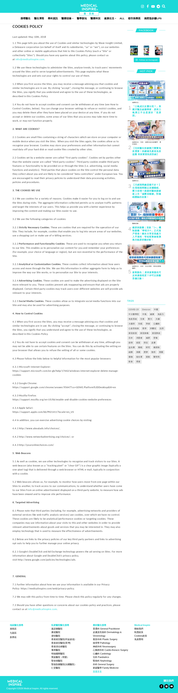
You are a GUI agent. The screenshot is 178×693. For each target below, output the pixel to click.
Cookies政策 (140, 636)
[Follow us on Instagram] (166, 686)
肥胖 (146, 352)
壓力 (150, 319)
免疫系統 (133, 319)
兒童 (142, 319)
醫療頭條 (66, 18)
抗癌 (162, 328)
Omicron (146, 309)
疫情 (131, 342)
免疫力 (161, 314)
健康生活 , (135, 102)
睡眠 (140, 347)
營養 (156, 338)
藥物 (131, 357)
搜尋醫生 (26, 18)
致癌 (153, 352)
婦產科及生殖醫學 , (152, 142)
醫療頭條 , (135, 223)
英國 (161, 352)
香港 (138, 361)
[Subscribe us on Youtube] (171, 686)
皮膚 (153, 342)
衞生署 (139, 357)
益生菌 (132, 347)
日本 (131, 338)
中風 (144, 314)
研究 (148, 347)
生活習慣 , (149, 266)
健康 (152, 314)
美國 (138, 352)
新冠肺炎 (156, 333)
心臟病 (157, 324)
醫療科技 (96, 18)
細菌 (131, 352)
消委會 (139, 338)
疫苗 (138, 342)
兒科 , (142, 142)
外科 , (142, 266)
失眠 (140, 324)
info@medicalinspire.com (30, 59)
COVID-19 (134, 309)
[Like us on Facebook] (161, 686)
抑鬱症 (153, 328)
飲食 (131, 361)
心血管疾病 (134, 328)
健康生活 (109, 18)
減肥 (148, 338)
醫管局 (157, 357)
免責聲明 (138, 639)
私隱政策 (138, 632)
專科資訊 (53, 18)
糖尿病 (157, 347)
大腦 (158, 319)
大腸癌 (132, 324)
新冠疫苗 (133, 333)
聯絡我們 (138, 629)
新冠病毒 (144, 333)
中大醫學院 (134, 314)
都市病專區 (134, 18)
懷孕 (144, 328)
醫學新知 (82, 18)
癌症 (146, 342)
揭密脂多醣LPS (153, 18)
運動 (148, 357)
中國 (156, 309)
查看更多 (97, 671)
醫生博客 (39, 18)
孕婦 (148, 324)
